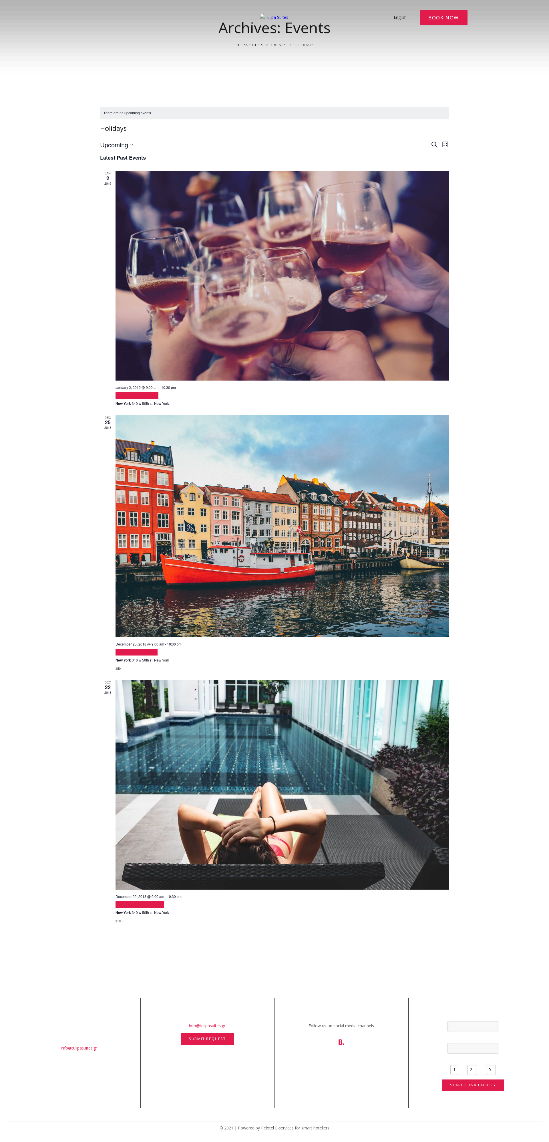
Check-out (473, 1038)
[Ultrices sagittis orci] (282, 276)
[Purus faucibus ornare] (282, 785)
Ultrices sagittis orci (137, 395)
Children (491, 1060)
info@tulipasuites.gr (79, 1048)
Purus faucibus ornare (140, 904)
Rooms (454, 1060)
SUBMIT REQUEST (207, 1038)
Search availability (473, 1084)
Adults (472, 1060)
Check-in (473, 1016)
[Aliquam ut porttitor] (282, 526)
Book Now (443, 17)
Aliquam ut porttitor (137, 652)
